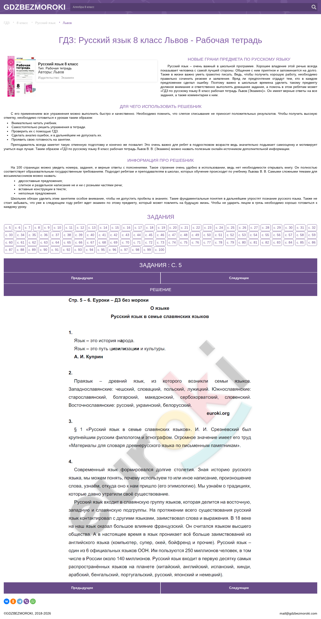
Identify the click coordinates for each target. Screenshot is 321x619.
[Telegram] (20, 601)
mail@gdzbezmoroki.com (298, 613)
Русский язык (45, 23)
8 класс (22, 23)
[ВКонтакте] (6, 601)
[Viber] (26, 601)
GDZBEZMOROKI (35, 7)
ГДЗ (6, 23)
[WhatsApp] (33, 601)
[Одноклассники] (13, 601)
